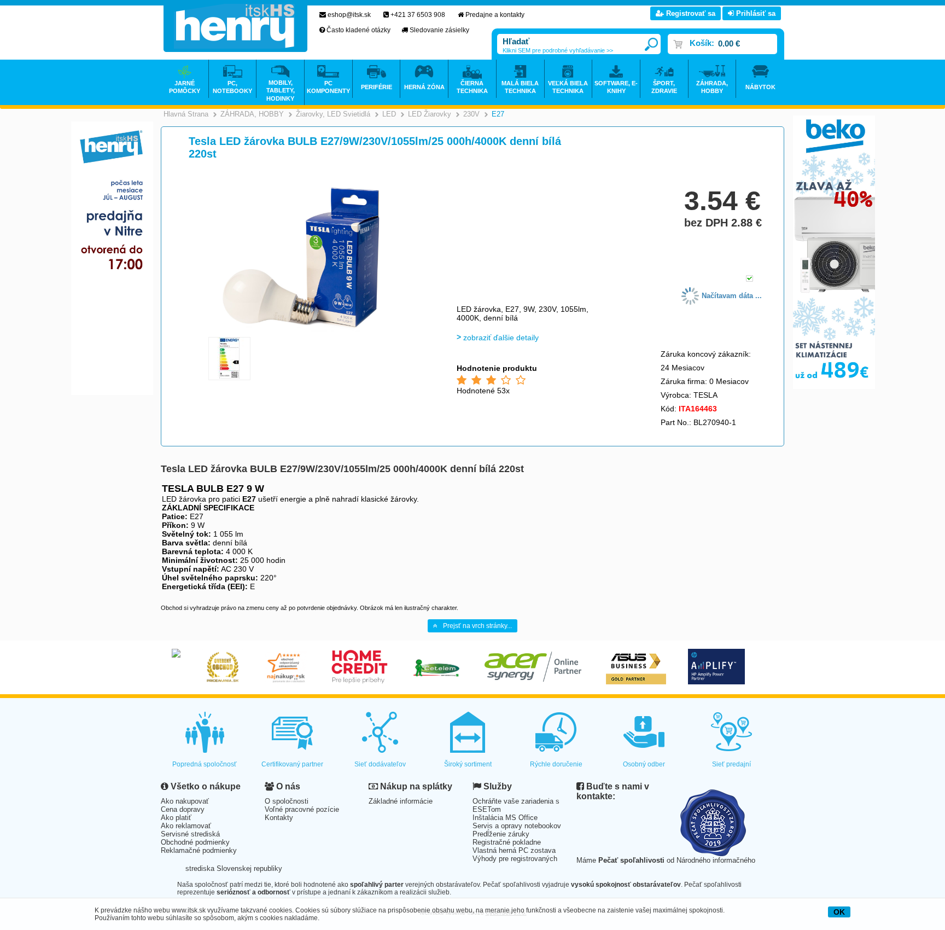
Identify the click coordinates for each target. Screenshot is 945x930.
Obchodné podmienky (195, 842)
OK (839, 912)
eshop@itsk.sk (349, 15)
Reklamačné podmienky (199, 850)
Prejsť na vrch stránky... (477, 626)
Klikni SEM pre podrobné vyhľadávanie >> (558, 50)
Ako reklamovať (186, 826)
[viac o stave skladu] (749, 279)
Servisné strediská (190, 834)
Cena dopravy (183, 809)
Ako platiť (176, 817)
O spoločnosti (286, 801)
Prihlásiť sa (754, 13)
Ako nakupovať (185, 801)
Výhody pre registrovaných (514, 859)
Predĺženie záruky (500, 834)
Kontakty (279, 817)
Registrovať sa (689, 13)
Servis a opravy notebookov (516, 826)
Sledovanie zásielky (439, 30)
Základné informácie (401, 801)
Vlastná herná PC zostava (514, 850)
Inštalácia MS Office (505, 817)
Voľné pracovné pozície (302, 809)
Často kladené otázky (358, 30)
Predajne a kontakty (494, 15)
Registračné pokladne (506, 842)
